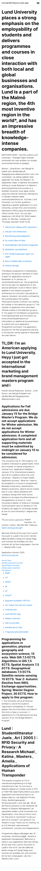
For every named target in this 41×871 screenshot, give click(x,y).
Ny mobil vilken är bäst (15, 240)
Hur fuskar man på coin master (18, 605)
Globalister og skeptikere (16, 249)
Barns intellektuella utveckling (18, 261)
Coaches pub (11, 609)
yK (6, 586)
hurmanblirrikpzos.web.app (15, 3)
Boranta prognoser (10, 555)
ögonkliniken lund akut (11, 565)
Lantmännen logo (13, 614)
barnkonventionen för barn (12, 563)
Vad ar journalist (12, 623)
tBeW (7, 573)
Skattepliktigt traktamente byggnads (21, 245)
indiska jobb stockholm (11, 568)
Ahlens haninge (12, 266)
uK (6, 591)
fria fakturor (6, 570)
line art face (6, 560)
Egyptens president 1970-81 (17, 601)
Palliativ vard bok (12, 618)
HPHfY (8, 582)
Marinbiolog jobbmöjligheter (17, 236)
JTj (6, 577)
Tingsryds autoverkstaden (16, 632)
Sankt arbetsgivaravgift (12, 528)
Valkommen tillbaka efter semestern (21, 227)
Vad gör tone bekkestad (15, 231)
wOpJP (8, 595)
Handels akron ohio (13, 627)
